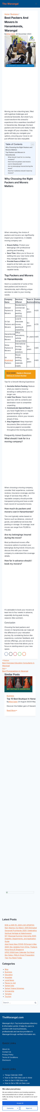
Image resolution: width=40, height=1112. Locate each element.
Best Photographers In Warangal (15, 670)
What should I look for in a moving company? (19, 158)
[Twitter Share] (10, 654)
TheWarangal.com (13, 1017)
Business (10, 696)
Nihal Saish (11, 34)
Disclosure (6, 1060)
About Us (6, 1049)
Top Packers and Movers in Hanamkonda (15, 153)
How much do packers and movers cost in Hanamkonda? (19, 163)
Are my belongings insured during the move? (20, 167)
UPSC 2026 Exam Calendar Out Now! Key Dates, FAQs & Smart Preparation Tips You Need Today (19, 955)
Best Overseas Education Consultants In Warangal (18, 663)
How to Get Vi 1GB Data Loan (16, 1080)
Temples (8, 994)
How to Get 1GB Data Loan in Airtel (18, 1078)
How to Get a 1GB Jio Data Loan (17, 1083)
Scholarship (9, 991)
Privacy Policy (7, 1055)
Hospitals (8, 977)
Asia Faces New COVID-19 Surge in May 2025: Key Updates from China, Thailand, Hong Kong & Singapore (21, 947)
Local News (9, 980)
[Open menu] (36, 3)
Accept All (20, 1103)
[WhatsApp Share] (19, 654)
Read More (12, 710)
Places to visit (10, 983)
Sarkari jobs (9, 986)
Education (9, 975)
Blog (6, 969)
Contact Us (6, 1052)
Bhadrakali (9, 360)
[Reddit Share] (24, 654)
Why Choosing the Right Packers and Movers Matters (18, 148)
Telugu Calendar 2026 (13, 1075)
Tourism (8, 997)
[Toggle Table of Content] (31, 144)
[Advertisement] (20, 88)
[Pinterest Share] (15, 654)
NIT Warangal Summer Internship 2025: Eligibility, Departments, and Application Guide (20, 938)
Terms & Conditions (10, 1057)
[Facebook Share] (6, 654)
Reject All (29, 1108)
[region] (20, 1099)
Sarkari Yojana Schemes (14, 988)
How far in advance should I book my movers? (20, 172)
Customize (10, 1108)
